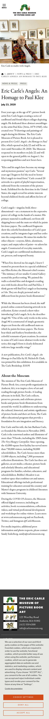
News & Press (24, 74)
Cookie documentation (14, 689)
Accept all (23, 713)
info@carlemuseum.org (30, 628)
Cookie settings (23, 697)
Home (2, 74)
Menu (4, 8)
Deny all (23, 705)
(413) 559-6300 (27, 624)
